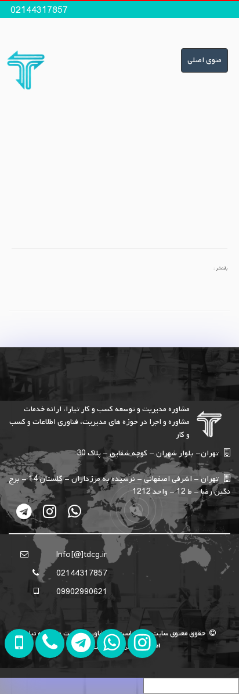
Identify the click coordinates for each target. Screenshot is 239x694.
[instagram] (49, 511)
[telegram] (24, 511)
